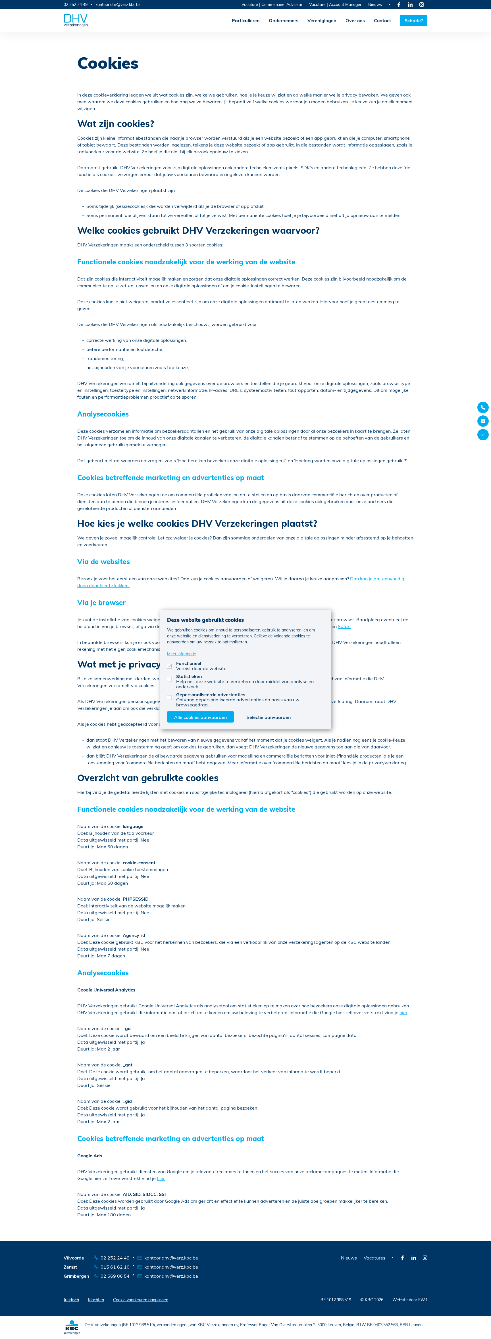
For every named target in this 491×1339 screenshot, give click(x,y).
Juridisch (71, 1299)
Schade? (414, 20)
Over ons (355, 20)
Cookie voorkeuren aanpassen (140, 1299)
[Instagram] (421, 4)
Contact (382, 20)
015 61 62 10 (115, 1267)
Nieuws (375, 4)
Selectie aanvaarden (269, 717)
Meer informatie (181, 653)
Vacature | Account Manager (335, 4)
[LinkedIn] (410, 4)
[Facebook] (399, 4)
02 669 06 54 (115, 1276)
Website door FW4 (409, 1299)
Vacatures (374, 1258)
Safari (344, 626)
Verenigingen (321, 20)
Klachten (96, 1299)
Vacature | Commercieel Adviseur (272, 4)
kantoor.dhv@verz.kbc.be (118, 4)
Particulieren (246, 20)
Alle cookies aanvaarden (200, 717)
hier (403, 1012)
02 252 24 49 (76, 4)
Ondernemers (283, 20)
